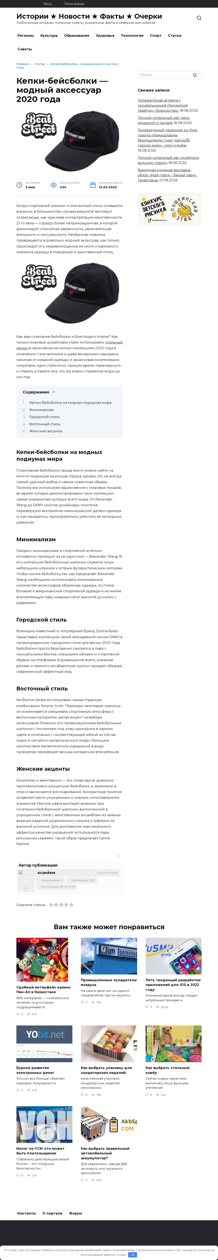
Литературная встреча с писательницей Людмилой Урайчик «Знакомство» (163, 105)
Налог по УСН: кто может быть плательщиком (40, 1151)
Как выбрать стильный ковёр (167, 1070)
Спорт (156, 36)
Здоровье (105, 36)
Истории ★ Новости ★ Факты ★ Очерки (89, 16)
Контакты (26, 1213)
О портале (52, 1213)
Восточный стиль (44, 424)
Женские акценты (45, 431)
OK (132, 1254)
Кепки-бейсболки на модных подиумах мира (70, 403)
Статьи (174, 36)
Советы (24, 49)
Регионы (25, 36)
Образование (76, 36)
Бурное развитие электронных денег (35, 1070)
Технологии (132, 36)
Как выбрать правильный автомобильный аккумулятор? (105, 1153)
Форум (75, 1213)
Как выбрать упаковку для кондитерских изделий (106, 1070)
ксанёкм (46, 872)
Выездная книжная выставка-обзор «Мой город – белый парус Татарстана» (167, 175)
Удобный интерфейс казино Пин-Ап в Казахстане (43, 989)
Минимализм (41, 410)
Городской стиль (44, 417)
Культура (49, 36)
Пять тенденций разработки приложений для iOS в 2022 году (173, 985)
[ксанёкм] (26, 877)
